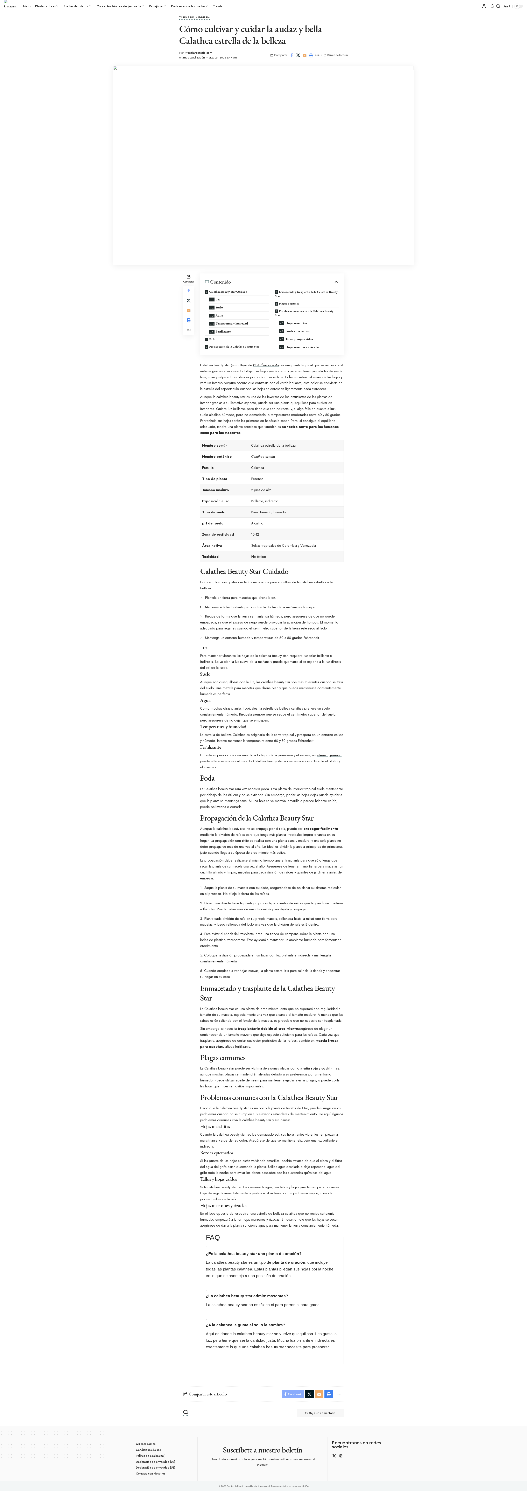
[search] (498, 6)
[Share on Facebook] (292, 55)
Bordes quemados (297, 331)
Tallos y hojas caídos (299, 339)
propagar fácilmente (320, 828)
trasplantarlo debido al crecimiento (268, 1028)
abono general (329, 755)
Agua (219, 315)
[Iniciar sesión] (484, 6)
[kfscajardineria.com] (10, 6)
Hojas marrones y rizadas (302, 347)
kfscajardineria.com (198, 52)
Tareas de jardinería (194, 17)
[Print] (311, 55)
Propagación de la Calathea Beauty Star (234, 346)
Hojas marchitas (296, 323)
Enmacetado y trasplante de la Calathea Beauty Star (306, 294)
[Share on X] (298, 55)
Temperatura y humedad (232, 323)
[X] (334, 1456)
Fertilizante (223, 331)
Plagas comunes (289, 303)
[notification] (492, 6)
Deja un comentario (322, 1413)
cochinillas (330, 1068)
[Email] (304, 55)
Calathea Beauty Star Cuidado (228, 291)
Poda (212, 339)
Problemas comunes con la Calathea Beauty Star (304, 313)
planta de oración (288, 1262)
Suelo (219, 307)
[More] (317, 55)
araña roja (309, 1068)
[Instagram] (341, 1456)
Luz (218, 299)
